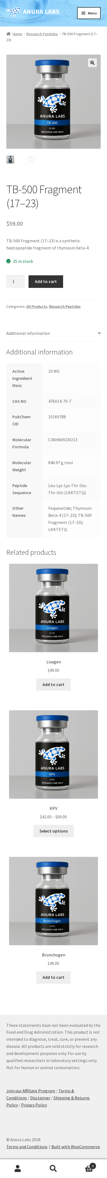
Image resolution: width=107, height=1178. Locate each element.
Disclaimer (40, 1098)
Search (53, 1168)
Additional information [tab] (28, 333)
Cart (82, 1164)
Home (17, 33)
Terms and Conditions (26, 1146)
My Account (18, 1168)
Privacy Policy (34, 1105)
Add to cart (46, 281)
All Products (36, 306)
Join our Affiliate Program (30, 1090)
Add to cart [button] (53, 684)
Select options (54, 831)
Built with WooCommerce (75, 1146)
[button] (92, 62)
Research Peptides (42, 33)
